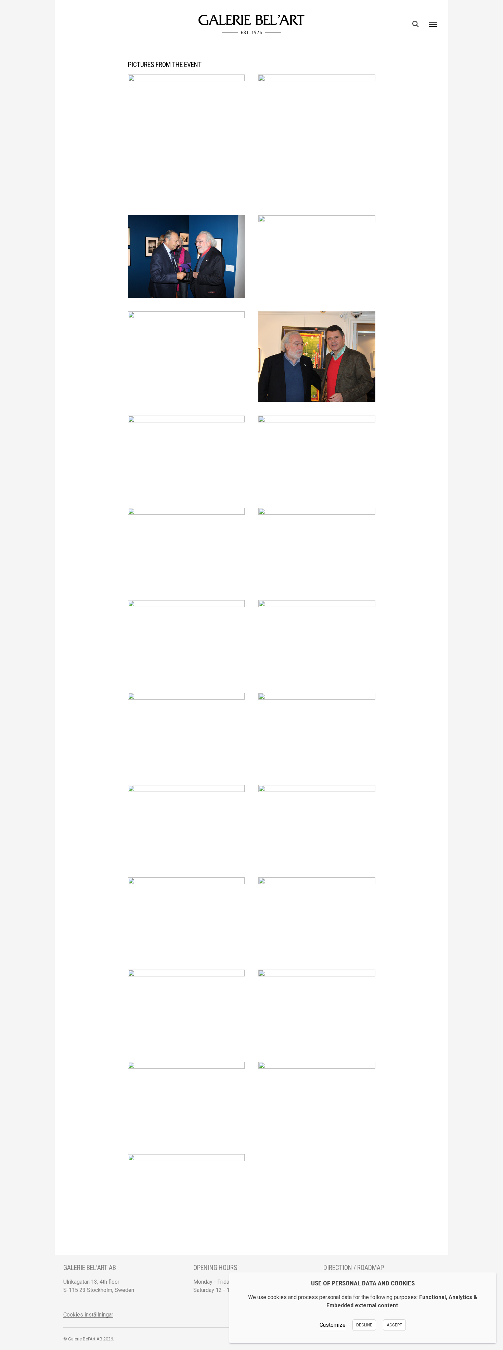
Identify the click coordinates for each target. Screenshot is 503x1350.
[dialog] (362, 1307)
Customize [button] (333, 1325)
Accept (394, 1325)
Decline (364, 1325)
